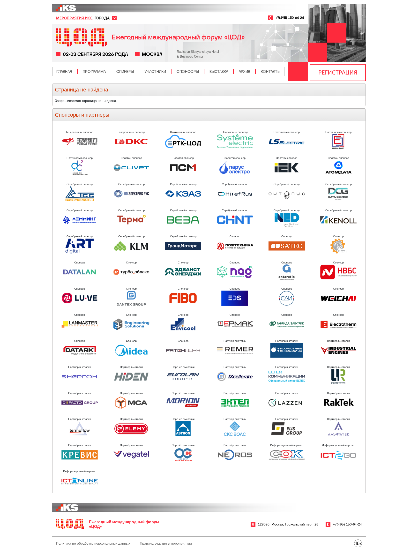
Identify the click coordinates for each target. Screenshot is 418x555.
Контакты (270, 71)
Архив (244, 71)
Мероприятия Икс (74, 18)
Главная (64, 71)
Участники (155, 71)
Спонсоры (188, 71)
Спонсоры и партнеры (82, 115)
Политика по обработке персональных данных (93, 543)
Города (102, 18)
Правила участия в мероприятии (166, 543)
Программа (94, 71)
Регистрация (337, 72)
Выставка (218, 71)
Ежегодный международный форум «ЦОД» (178, 37)
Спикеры (125, 71)
